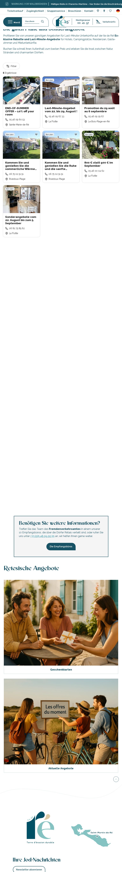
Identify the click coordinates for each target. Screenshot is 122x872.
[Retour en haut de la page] (116, 779)
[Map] (97, 11)
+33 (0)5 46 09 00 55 (42, 536)
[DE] (118, 11)
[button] (118, 11)
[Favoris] (110, 11)
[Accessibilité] (104, 10)
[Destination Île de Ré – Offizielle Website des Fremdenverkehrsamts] (61, 22)
